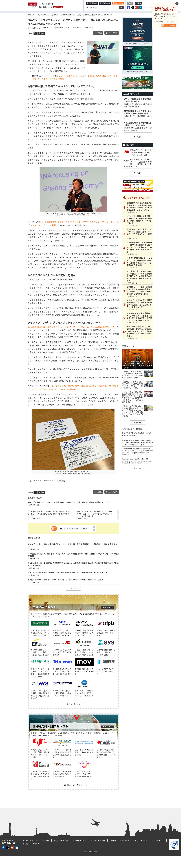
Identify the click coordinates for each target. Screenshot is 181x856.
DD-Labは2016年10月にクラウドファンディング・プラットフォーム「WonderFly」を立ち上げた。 (72, 326)
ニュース (36, 15)
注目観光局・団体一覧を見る (73, 785)
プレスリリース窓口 (157, 840)
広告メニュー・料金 (140, 840)
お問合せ (36, 844)
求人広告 (26, 844)
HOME (30, 15)
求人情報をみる (105, 3)
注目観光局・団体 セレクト (50, 726)
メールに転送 (98, 33)
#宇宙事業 (88, 27)
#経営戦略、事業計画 (63, 27)
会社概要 (46, 840)
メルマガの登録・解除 (61, 840)
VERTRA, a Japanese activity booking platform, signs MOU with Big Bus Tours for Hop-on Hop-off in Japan (137, 442)
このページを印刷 (112, 33)
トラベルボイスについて (31, 840)
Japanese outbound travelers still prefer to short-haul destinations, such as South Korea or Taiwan (137, 461)
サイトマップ (124, 840)
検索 (121, 7)
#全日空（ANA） (48, 27)
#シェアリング (77, 27)
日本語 (130, 3)
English (138, 3)
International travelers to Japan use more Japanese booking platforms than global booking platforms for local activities (137, 451)
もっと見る (73, 588)
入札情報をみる (92, 3)
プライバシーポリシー (98, 840)
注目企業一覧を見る (73, 704)
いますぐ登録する (169, 25)
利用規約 (113, 840)
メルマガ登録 (118, 3)
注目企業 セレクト (44, 607)
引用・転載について (79, 840)
